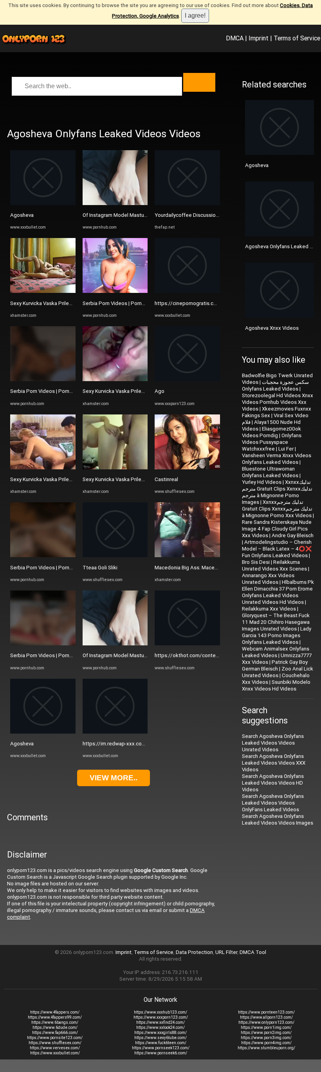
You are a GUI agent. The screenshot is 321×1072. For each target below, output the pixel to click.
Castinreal (166, 479)
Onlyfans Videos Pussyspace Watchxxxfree (271, 442)
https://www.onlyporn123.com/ (266, 1022)
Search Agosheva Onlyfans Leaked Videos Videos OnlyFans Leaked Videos (273, 803)
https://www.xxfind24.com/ (160, 1022)
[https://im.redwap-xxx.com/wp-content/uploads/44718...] (115, 732)
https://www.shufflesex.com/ (55, 1042)
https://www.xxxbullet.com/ (55, 1053)
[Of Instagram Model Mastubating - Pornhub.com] (115, 203)
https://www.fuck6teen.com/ (160, 1042)
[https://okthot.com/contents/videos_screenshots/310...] (187, 643)
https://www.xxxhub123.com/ (160, 1012)
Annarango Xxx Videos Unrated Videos (268, 578)
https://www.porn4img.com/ (266, 1042)
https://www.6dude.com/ (55, 1027)
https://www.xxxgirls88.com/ (160, 1032)
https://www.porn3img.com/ (266, 1037)
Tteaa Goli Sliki (100, 567)
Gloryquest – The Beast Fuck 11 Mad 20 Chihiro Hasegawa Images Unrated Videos (276, 622)
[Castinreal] (187, 467)
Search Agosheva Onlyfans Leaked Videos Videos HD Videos (273, 783)
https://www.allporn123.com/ (266, 1017)
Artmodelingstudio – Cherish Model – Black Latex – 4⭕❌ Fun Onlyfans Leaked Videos (277, 549)
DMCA (234, 38)
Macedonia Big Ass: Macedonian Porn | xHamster (212, 567)
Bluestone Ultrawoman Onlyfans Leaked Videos (270, 472)
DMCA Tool (253, 952)
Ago (159, 391)
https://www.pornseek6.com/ (160, 1053)
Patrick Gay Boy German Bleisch (275, 665)
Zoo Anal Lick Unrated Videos (277, 672)
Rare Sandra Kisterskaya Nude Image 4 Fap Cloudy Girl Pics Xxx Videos (277, 529)
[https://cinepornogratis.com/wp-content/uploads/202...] (187, 291)
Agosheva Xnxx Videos (272, 328)
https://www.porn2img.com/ (266, 1032)
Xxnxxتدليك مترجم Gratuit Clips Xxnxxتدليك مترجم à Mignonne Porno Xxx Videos (277, 509)
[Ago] (187, 379)
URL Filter (226, 952)
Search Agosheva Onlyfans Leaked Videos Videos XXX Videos (273, 763)
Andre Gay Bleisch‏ (293, 535)
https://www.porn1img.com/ (266, 1027)
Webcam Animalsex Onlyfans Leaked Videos (275, 652)
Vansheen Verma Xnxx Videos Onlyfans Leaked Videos (276, 458)
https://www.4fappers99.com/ (55, 1017)
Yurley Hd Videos (261, 482)
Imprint (259, 38)
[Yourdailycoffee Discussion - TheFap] (187, 203)
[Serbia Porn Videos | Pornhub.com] (43, 379)
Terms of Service (297, 38)
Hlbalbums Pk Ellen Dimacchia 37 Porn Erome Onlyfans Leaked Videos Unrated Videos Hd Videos (278, 592)
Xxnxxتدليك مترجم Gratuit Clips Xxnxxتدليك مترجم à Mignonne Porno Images (277, 492)
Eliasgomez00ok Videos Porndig (271, 432)
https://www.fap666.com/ (55, 1032)
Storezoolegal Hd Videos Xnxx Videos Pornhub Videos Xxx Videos (277, 402)
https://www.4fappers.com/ (54, 1012)
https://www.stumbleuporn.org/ (266, 1047)
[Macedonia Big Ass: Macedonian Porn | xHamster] (187, 555)
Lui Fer (286, 448)
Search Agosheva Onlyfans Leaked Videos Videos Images (277, 819)
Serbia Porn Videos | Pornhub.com (49, 391)
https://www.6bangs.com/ (54, 1022)
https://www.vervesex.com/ (55, 1047)
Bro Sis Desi (256, 562)
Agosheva (22, 215)
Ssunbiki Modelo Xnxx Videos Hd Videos (276, 685)
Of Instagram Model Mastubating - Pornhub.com (138, 215)
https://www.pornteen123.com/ (266, 1012)
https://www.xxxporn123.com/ (160, 1017)
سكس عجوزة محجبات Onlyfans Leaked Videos (275, 385)
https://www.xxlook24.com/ (160, 1027)
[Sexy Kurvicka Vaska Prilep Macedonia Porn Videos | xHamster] (43, 291)
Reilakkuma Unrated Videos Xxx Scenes (274, 565)
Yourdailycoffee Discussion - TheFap (197, 215)
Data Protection (194, 952)
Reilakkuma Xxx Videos (269, 608)
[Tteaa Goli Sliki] (115, 555)
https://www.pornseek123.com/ (160, 1047)
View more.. (113, 778)
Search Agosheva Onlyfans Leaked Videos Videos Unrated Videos (273, 743)
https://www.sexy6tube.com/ (160, 1037)
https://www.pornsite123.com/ (55, 1037)
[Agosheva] (43, 203)
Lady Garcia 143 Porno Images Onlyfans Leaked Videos (276, 635)
